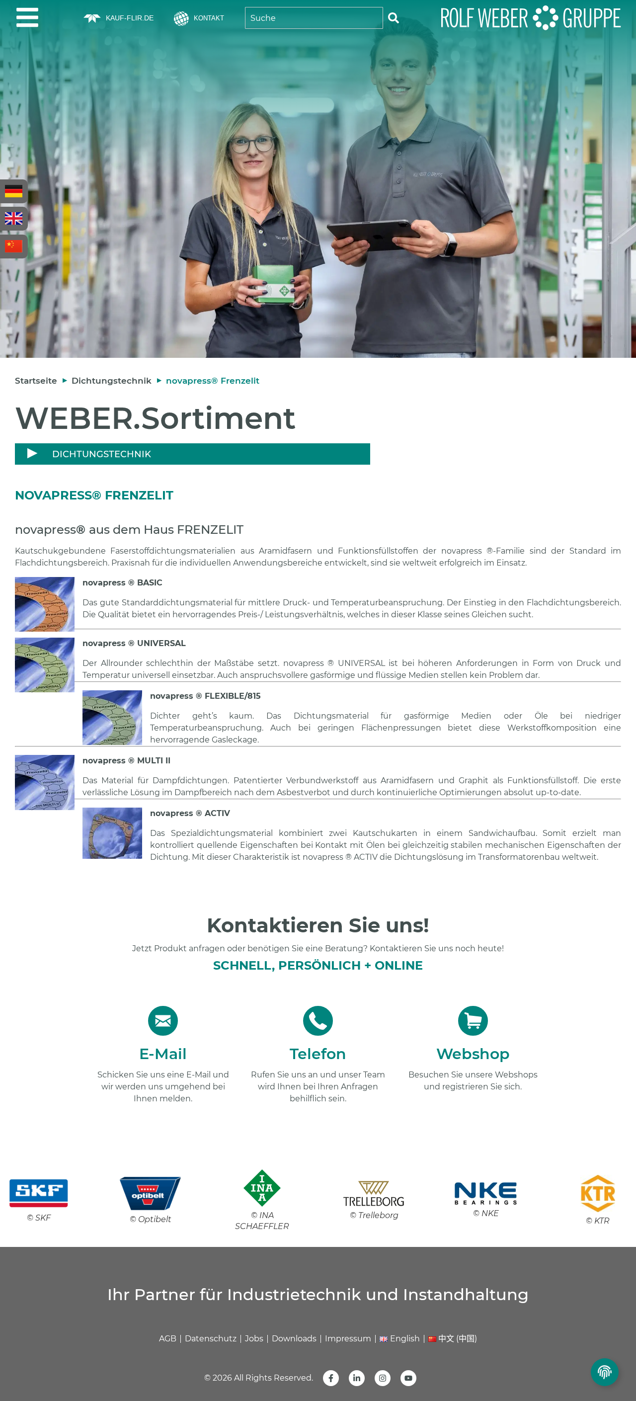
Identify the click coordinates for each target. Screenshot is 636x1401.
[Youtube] (408, 1378)
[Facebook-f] (331, 1378)
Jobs (254, 1338)
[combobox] (314, 18)
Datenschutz (211, 1338)
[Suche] (393, 18)
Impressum (348, 1338)
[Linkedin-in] (357, 1378)
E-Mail (163, 1054)
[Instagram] (383, 1378)
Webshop (473, 1054)
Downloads (294, 1338)
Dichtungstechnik (112, 381)
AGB (167, 1338)
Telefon (318, 1054)
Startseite (36, 381)
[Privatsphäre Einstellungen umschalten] (605, 1372)
